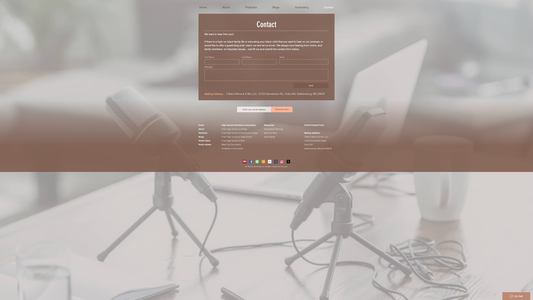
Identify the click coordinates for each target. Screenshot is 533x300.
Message (209, 67)
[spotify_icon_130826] (257, 161)
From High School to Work (233, 140)
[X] (288, 161)
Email (282, 57)
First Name (209, 57)
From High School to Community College (240, 133)
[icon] (244, 161)
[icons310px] (263, 161)
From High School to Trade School (237, 137)
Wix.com (284, 167)
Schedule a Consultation (232, 148)
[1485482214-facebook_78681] (251, 161)
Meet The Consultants (231, 144)
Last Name (247, 57)
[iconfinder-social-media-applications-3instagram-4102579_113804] (282, 161)
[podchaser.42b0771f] (276, 161)
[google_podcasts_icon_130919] (269, 161)
